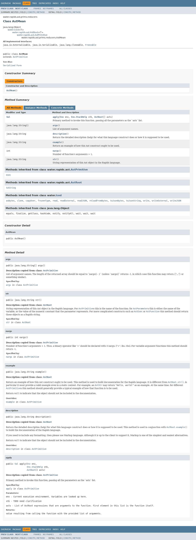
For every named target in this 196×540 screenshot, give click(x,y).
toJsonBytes (117, 200)
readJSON (82, 200)
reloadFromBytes (98, 200)
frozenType (44, 200)
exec (8, 175)
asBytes (10, 200)
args (55, 125)
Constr (31, 12)
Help (62, 3)
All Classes (65, 9)
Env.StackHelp (79, 117)
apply (56, 117)
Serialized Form (12, 65)
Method (41, 12)
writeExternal (160, 200)
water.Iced (13, 30)
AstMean (10, 90)
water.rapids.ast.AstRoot (25, 32)
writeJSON (175, 200)
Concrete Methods (62, 108)
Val (8, 117)
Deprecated (45, 3)
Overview (6, 3)
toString (11, 188)
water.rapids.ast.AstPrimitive (32, 35)
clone (20, 200)
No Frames (48, 9)
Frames (37, 9)
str (54, 159)
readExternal (67, 200)
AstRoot (98, 117)
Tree (34, 3)
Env (62, 117)
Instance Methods (36, 108)
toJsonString (133, 200)
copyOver (30, 200)
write (146, 200)
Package (17, 3)
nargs (56, 151)
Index (55, 3)
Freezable (90, 45)
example (57, 142)
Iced (59, 195)
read (55, 200)
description (59, 134)
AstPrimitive (20, 57)
